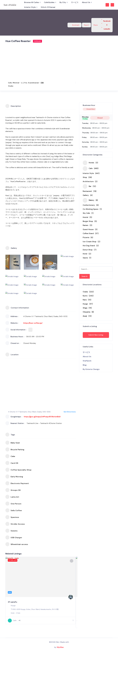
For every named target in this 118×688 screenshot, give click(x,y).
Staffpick (87, 361)
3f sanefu (12, 602)
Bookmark (75, 25)
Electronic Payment (20, 483)
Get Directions (70, 412)
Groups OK (16, 490)
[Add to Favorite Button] (71, 561)
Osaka (10, 86)
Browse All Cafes (31, 2)
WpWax (60, 647)
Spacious (15, 517)
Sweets (14, 531)
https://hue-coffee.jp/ (32, 323)
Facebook (107, 21)
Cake (13, 456)
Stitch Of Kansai (48, 7)
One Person (16, 503)
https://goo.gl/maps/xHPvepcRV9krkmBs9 (42, 417)
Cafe (10, 83)
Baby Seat (15, 443)
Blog (85, 365)
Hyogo (13, 605)
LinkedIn (107, 29)
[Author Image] (70, 597)
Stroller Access (18, 524)
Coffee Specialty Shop (21, 470)
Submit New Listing (95, 335)
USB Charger (16, 537)
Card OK (14, 463)
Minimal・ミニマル (20, 83)
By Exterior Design (91, 369)
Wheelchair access (19, 544)
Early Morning (17, 476)
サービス (74, 2)
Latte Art (15, 497)
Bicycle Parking (17, 449)
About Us (86, 2)
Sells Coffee (16, 510)
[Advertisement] (40, 61)
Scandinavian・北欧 (36, 83)
